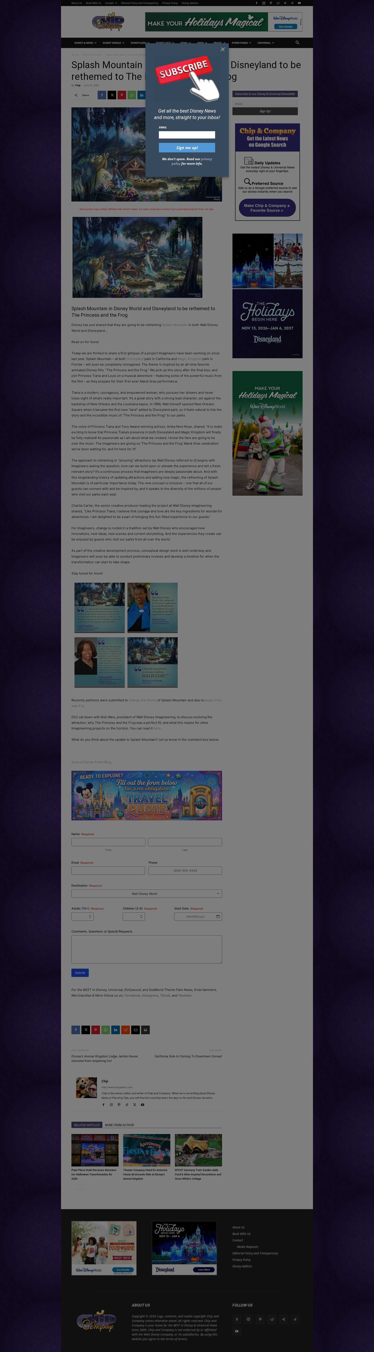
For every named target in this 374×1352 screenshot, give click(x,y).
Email (163, 127)
